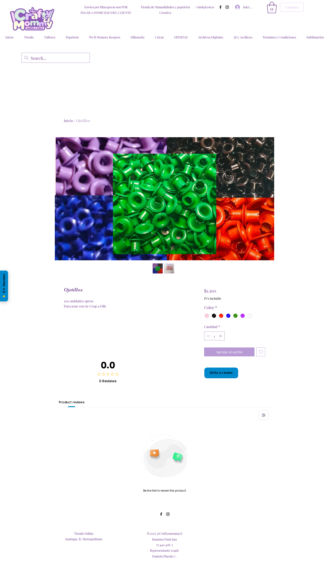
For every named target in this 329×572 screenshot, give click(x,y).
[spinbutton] (214, 336)
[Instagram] (227, 7)
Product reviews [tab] (72, 402)
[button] (272, 7)
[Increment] (221, 336)
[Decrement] (208, 336)
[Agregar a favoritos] (260, 352)
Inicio (68, 120)
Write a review (221, 372)
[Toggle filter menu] (263, 415)
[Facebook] (220, 7)
